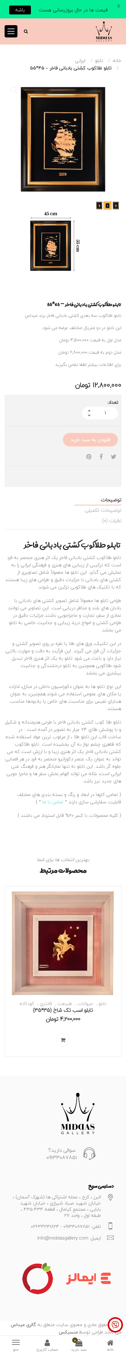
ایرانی (80, 60)
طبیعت (64, 1003)
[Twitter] (114, 457)
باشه (20, 10)
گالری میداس (23, 1325)
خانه (117, 60)
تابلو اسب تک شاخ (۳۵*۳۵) (63, 1010)
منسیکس (68, 1332)
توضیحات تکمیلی (103, 510)
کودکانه (27, 1003)
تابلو (99, 60)
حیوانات (85, 1003)
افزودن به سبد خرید (90, 440)
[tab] (63, 499)
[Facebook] (101, 457)
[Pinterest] (88, 457)
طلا (95, 729)
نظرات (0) (111, 520)
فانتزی (46, 1003)
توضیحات (111, 499)
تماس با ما (53, 802)
